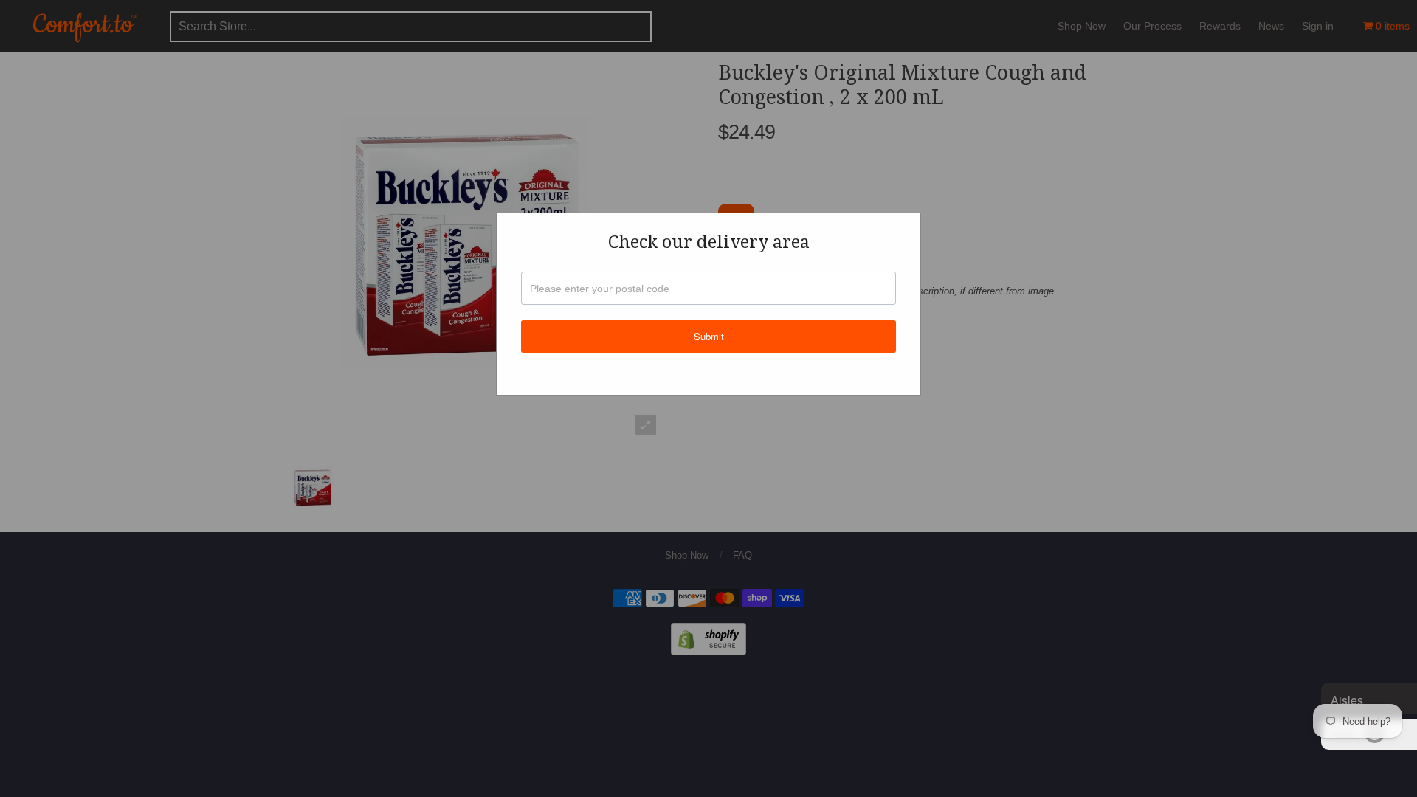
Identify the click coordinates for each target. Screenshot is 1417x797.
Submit (709, 336)
